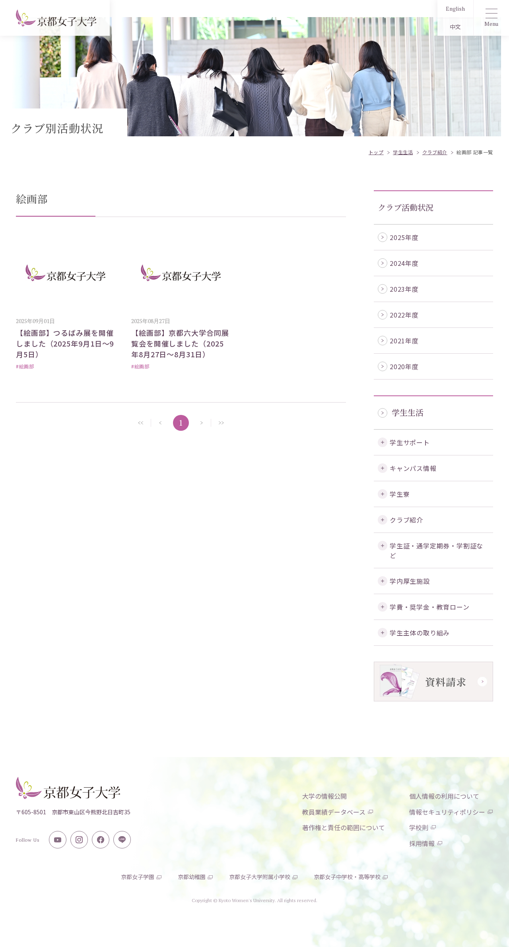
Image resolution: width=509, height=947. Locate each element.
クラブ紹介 (406, 520)
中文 (455, 27)
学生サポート (410, 442)
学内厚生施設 (410, 581)
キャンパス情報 (413, 468)
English (455, 8)
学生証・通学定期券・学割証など (436, 550)
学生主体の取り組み (420, 632)
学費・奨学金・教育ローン (430, 607)
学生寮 (400, 494)
